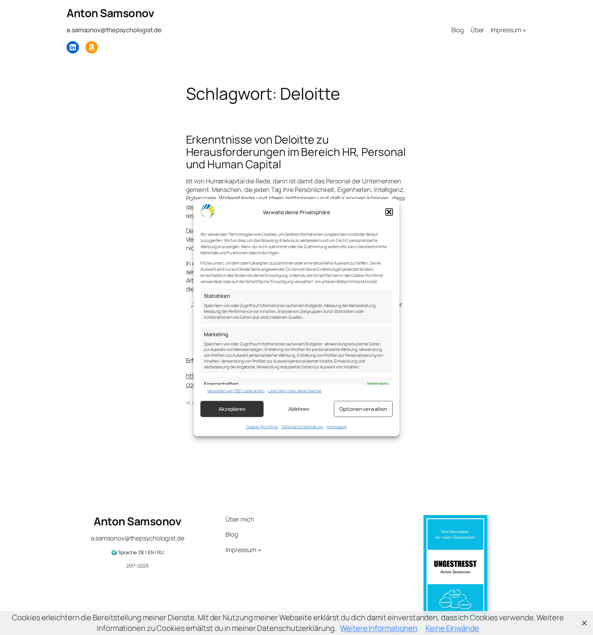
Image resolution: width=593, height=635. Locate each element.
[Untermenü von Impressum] (524, 30)
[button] (389, 212)
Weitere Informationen (378, 628)
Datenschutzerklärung (302, 427)
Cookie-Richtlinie (262, 427)
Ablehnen (298, 409)
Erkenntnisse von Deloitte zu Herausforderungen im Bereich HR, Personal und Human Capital (296, 151)
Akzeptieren (232, 409)
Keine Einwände (452, 628)
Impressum (337, 427)
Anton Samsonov (110, 13)
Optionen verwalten (363, 408)
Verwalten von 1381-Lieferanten (236, 391)
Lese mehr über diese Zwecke (295, 391)
